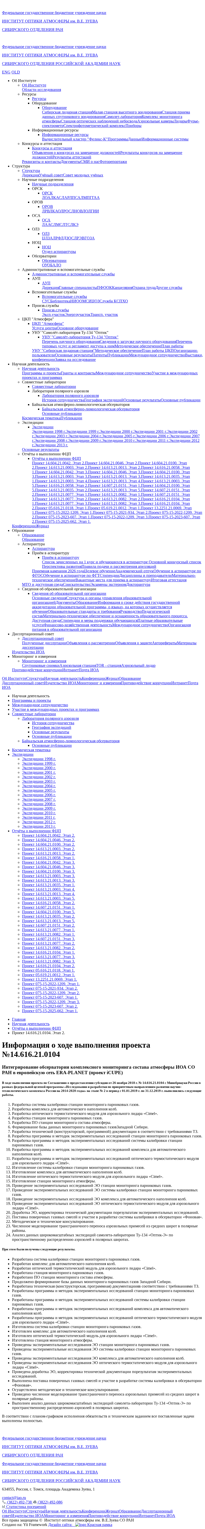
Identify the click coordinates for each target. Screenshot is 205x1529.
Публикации (118, 355)
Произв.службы (55, 310)
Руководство (131, 611)
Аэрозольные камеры (155, 121)
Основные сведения (49, 598)
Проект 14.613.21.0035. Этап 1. (48, 885)
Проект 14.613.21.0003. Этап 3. (61, 476)
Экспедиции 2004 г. (85, 436)
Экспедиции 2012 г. (39, 822)
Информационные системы (165, 139)
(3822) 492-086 (49, 1502)
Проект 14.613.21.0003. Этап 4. (61, 481)
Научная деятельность (41, 368)
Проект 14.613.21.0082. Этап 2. (114, 499)
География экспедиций (104, 400)
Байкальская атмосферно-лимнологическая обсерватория (91, 409)
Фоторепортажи (113, 161)
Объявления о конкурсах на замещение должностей (76, 152)
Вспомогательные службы (64, 296)
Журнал (42, 526)
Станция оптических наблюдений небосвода (99, 121)
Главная (19, 1019)
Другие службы (169, 287)
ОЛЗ (46, 233)
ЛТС (66, 224)
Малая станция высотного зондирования (127, 112)
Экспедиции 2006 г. (152, 436)
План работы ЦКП (158, 350)
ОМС (83, 301)
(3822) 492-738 (19, 1502)
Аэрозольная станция (78, 665)
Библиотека (60, 301)
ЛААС (47, 224)
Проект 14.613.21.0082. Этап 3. (114, 503)
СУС (46, 301)
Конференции (24, 526)
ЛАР (65, 197)
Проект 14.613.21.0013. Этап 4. (114, 481)
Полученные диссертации (44, 643)
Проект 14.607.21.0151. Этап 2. (48, 925)
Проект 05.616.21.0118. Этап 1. (61, 508)
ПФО (101, 287)
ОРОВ (47, 206)
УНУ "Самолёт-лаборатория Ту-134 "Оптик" (80, 337)
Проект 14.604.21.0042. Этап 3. (61, 472)
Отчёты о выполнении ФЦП (56, 458)
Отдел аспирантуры (59, 251)
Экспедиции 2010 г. (119, 440)
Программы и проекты (41, 373)
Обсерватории (54, 260)
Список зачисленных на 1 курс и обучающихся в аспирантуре (95, 562)
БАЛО (55, 265)
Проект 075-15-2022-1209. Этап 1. (64, 512)
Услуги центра (44, 328)
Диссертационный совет (43, 638)
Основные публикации (180, 400)
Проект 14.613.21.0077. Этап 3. (61, 503)
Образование (33, 535)
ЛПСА (74, 197)
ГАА (96, 197)
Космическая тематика (41, 418)
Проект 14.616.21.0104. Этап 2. (48, 966)
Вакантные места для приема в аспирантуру (113, 580)
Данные (135, 139)
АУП (46, 283)
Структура (31, 170)
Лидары (180, 121)
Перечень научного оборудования (71, 341)
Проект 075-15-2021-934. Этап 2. (120, 512)
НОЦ (46, 247)
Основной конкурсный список (175, 562)
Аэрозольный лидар (138, 665)
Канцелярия (122, 287)
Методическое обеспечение (137, 346)
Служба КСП (111, 301)
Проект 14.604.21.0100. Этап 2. (48, 844)
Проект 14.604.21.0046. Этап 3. (114, 472)
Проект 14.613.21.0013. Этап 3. (114, 476)
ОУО (46, 265)
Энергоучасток (77, 314)
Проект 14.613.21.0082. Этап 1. (114, 494)
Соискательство (76, 584)
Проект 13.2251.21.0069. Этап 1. (49, 979)
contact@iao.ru (14, 1498)
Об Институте (34, 85)
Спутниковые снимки (41, 665)
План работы (172, 346)
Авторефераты (164, 643)
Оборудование (54, 107)
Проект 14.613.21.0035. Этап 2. (61, 490)
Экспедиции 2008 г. (51, 440)
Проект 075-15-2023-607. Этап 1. (63, 517)
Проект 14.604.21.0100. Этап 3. (48, 871)
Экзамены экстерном (108, 584)
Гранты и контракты (78, 373)
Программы (118, 139)
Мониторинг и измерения (44, 661)
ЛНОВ (76, 211)
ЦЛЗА (47, 238)
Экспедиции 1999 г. (83, 431)
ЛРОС (65, 211)
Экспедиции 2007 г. (39, 799)
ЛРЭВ (79, 238)
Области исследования (41, 89)
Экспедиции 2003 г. (51, 436)
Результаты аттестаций (71, 157)
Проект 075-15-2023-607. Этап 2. (50, 1006)
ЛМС (57, 224)
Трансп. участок (104, 314)
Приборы (134, 125)
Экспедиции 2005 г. (119, 436)
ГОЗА (89, 238)
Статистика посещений (25, 1507)
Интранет (70, 670)
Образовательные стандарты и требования (84, 611)
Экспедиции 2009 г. (85, 440)
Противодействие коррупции (37, 670)
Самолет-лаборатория (123, 116)
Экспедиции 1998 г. (49, 431)
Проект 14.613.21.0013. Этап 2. (114, 467)
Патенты (99, 355)
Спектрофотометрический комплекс (95, 125)
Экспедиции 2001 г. (150, 431)
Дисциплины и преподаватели (145, 575)
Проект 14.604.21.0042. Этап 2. (58, 463)
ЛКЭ (74, 224)
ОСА (46, 220)
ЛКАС (56, 197)
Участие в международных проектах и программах (55, 709)
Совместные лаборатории (54, 386)
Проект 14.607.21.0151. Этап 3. (48, 939)
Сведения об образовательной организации (69, 593)
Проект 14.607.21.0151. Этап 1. (114, 485)
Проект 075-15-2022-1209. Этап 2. (51, 993)
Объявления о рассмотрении (90, 643)
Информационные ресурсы (65, 134)
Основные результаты (73, 355)
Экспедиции (43, 427)
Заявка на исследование (75, 359)
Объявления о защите (133, 643)
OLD (16, 72)
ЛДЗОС (67, 238)
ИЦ (91, 301)
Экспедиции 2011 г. (152, 440)
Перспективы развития (62, 566)
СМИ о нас (90, 161)
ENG (6, 72)
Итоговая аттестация (168, 580)
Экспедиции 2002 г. (39, 777)
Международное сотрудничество (157, 355)
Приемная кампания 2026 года (58, 571)
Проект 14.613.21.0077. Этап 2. (61, 499)
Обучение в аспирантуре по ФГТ (71, 575)
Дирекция (30, 175)
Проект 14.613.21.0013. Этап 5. (114, 490)
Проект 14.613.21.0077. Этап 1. (61, 494)
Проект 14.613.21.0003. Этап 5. (48, 898)
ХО (125, 301)
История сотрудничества (63, 400)
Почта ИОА (89, 670)
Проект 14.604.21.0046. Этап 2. (111, 463)
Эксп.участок (53, 314)
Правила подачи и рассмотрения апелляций (119, 566)
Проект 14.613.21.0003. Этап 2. (61, 467)
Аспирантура (43, 548)
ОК (109, 287)
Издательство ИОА (28, 652)
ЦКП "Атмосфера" (48, 323)
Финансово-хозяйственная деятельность (78, 625)
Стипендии (109, 575)
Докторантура (138, 584)
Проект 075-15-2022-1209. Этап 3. (119, 517)
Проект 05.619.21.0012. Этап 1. (114, 508)
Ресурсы (39, 98)
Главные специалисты (78, 287)
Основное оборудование (77, 328)
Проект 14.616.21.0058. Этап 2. (61, 485)
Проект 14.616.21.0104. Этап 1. (48, 952)
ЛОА (46, 197)
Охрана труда (144, 287)
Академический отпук (134, 571)
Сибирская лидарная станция (67, 112)
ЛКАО (55, 211)
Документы (70, 161)
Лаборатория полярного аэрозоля (70, 395)
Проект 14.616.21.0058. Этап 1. (48, 858)
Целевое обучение (99, 571)
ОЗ (97, 301)
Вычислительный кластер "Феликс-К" (75, 139)
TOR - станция (108, 665)
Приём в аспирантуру (60, 557)
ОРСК (47, 193)
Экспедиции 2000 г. (116, 431)
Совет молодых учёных (83, 175)
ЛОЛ (86, 211)
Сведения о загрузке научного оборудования (138, 341)
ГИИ (95, 211)
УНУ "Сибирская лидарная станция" (63, 350)
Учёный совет (51, 175)
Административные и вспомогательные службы (73, 274)
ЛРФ (57, 238)
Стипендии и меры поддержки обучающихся (99, 620)
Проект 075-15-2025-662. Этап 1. (63, 521)
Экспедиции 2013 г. (51, 445)
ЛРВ (46, 211)
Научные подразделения (53, 184)
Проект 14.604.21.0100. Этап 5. (48, 912)
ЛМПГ (86, 197)
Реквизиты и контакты (41, 161)
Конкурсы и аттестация (52, 148)
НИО (74, 301)
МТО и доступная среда (42, 584)
